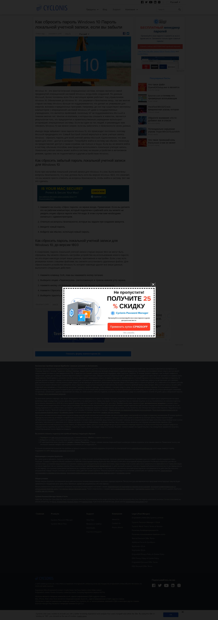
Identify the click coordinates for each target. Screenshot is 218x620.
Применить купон (129, 326)
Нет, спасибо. (128, 332)
